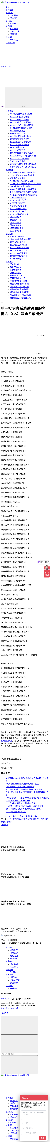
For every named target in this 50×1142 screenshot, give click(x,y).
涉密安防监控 (15, 225)
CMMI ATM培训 (16, 259)
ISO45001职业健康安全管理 (21, 153)
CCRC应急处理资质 (18, 211)
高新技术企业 (15, 273)
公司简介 (14, 29)
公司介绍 (9, 975)
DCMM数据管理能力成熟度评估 (23, 192)
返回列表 (4, 825)
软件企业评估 (15, 270)
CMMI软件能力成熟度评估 (21, 128)
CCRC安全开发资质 (18, 203)
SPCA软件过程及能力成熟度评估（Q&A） (23, 784)
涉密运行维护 (15, 223)
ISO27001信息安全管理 (19, 117)
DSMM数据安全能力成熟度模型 (23, 189)
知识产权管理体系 (17, 161)
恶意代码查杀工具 (17, 278)
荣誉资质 (14, 34)
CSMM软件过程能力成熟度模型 (23, 173)
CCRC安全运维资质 (18, 206)
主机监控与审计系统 (18, 281)
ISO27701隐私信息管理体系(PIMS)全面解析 (23, 809)
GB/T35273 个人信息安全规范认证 (24, 167)
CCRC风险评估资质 (18, 209)
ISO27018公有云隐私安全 (20, 142)
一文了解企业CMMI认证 (16, 812)
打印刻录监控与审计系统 (20, 295)
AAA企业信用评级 (18, 198)
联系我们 (9, 986)
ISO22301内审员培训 (18, 250)
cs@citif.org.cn (6, 741)
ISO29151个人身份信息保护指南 (23, 156)
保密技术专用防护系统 (19, 284)
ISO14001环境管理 (17, 150)
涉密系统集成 (15, 217)
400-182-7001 (6, 999)
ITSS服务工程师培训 (18, 245)
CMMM (13, 23)
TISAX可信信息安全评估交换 (22, 175)
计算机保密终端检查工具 (20, 298)
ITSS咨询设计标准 (17, 134)
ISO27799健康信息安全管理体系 (23, 164)
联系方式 (14, 40)
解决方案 (9, 262)
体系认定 (9, 111)
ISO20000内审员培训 (18, 256)
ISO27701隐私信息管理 (19, 120)
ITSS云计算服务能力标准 (20, 136)
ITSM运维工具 (16, 276)
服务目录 (9, 947)
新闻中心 (9, 961)
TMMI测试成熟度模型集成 (21, 114)
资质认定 (9, 170)
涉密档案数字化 (16, 228)
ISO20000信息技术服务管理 (21, 125)
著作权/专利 (15, 264)
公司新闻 (14, 15)
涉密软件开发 (15, 220)
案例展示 (9, 970)
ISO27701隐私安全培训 (19, 248)
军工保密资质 (15, 231)
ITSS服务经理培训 (17, 242)
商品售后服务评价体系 (19, 159)
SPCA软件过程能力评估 (20, 186)
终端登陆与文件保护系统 (20, 292)
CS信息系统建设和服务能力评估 (23, 195)
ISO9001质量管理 (17, 147)
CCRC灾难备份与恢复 (19, 214)
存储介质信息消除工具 (19, 287)
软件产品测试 (15, 267)
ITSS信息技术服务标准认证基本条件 (20, 803)
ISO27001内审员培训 (18, 253)
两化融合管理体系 (17, 178)
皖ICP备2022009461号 (10, 1008)
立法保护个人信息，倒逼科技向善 (23, 816)
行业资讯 (14, 18)
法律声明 (4, 1013)
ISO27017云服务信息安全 (20, 139)
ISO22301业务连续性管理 (20, 122)
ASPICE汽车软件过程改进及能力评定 (25, 184)
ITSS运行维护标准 (17, 131)
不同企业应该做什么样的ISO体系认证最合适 (24, 789)
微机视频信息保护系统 (19, 289)
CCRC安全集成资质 (18, 200)
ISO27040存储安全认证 (19, 145)
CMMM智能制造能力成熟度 (21, 181)
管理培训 (9, 234)
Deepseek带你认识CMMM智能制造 (20, 787)
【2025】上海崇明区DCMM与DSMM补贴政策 (24, 806)
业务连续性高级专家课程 (20, 239)
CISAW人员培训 (17, 237)
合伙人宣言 (15, 31)
